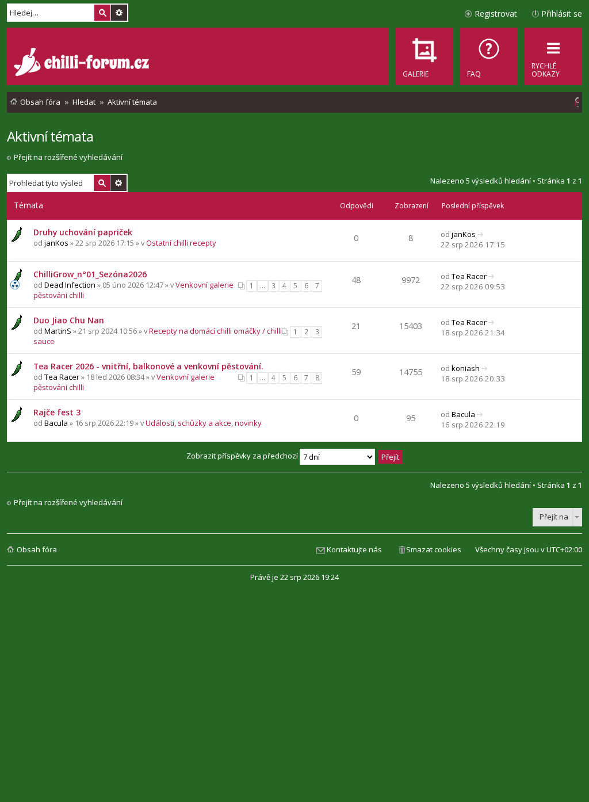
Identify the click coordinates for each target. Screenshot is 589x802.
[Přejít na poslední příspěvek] (480, 234)
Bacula (56, 423)
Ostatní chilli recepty (181, 243)
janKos (56, 243)
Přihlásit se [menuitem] (561, 13)
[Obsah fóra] (83, 63)
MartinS (57, 331)
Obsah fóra (37, 549)
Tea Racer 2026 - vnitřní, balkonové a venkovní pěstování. (148, 366)
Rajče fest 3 (57, 412)
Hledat (102, 13)
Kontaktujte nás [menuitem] (354, 549)
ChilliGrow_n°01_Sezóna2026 (90, 274)
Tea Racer (469, 276)
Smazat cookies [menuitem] (433, 549)
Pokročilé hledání (119, 13)
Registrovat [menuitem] (496, 13)
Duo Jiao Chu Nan (68, 320)
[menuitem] (489, 56)
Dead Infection (69, 285)
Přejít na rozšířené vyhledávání (68, 157)
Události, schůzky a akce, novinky (204, 423)
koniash (466, 368)
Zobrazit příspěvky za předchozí (243, 455)
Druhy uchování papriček (82, 232)
